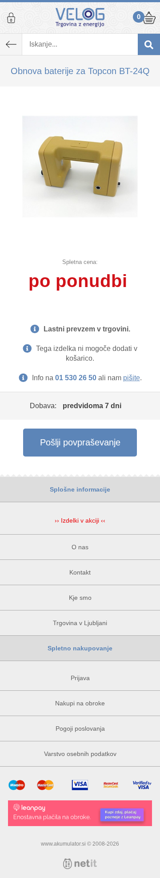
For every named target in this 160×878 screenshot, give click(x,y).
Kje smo (80, 597)
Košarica (149, 17)
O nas (80, 547)
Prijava (11, 17)
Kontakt (80, 572)
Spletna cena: (80, 262)
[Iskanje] (149, 44)
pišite (131, 378)
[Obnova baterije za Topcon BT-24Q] (80, 166)
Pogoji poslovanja (80, 728)
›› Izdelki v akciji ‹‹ (80, 520)
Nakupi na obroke (80, 703)
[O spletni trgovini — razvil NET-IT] (80, 863)
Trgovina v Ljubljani (80, 622)
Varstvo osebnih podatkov (80, 753)
